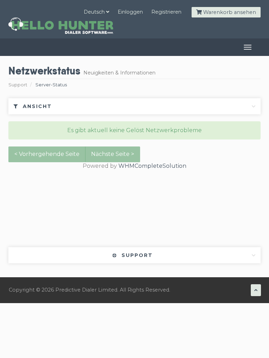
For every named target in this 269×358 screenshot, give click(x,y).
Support (17, 84)
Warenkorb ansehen (229, 12)
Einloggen (130, 12)
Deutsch (95, 12)
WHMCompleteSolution (152, 166)
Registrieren (166, 12)
